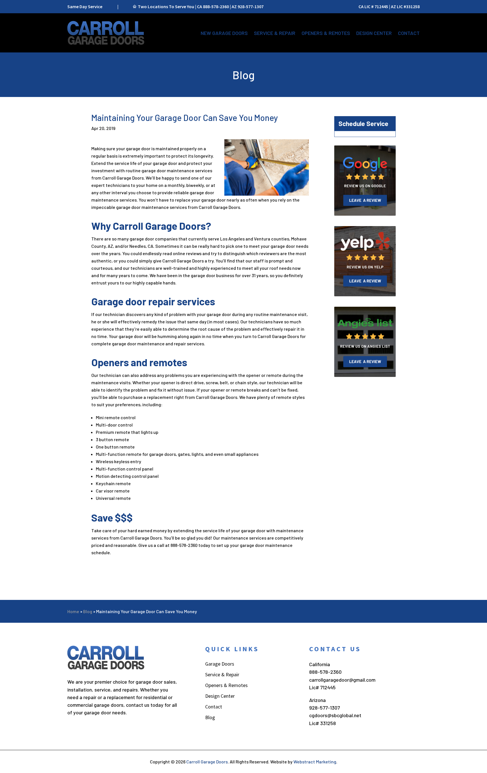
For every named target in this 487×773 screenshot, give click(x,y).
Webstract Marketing (314, 761)
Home (73, 611)
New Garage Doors (224, 33)
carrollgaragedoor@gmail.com (342, 680)
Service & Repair (274, 33)
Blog (87, 611)
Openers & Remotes (326, 33)
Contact (409, 33)
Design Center (374, 33)
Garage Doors (219, 664)
